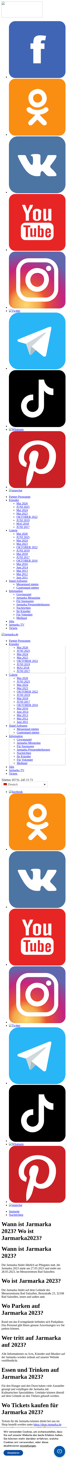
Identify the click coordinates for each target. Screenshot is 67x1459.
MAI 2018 (22, 523)
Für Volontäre (24, 614)
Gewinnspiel (23, 594)
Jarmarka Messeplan (28, 597)
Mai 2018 (22, 554)
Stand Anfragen (18, 580)
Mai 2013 (22, 570)
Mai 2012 (22, 574)
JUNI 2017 (23, 527)
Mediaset (21, 618)
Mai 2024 (22, 510)
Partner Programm (19, 496)
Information (16, 591)
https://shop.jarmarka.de (47, 1424)
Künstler (14, 500)
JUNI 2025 (23, 506)
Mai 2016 (22, 564)
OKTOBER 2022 (27, 517)
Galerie (13, 530)
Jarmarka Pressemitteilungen (33, 604)
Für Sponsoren (25, 601)
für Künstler (23, 611)
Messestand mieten (27, 584)
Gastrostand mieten (27, 587)
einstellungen (28, 1446)
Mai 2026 (22, 503)
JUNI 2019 (23, 520)
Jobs (11, 621)
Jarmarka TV (16, 624)
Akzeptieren (13, 1452)
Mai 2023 (22, 513)
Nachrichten (23, 607)
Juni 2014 (22, 567)
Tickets (13, 628)
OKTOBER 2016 (27, 560)
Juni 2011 (22, 577)
